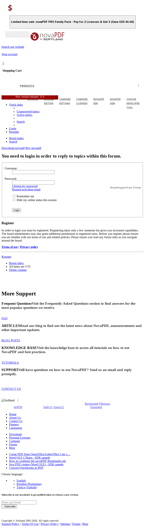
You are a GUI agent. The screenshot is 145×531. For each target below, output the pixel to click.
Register (6, 256)
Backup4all (91, 403)
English (21, 480)
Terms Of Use (30, 524)
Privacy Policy (50, 524)
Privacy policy (29, 247)
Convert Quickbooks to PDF (26, 467)
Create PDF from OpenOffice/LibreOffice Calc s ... (39, 454)
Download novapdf (13, 148)
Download (15, 434)
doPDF (18, 407)
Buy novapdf (33, 148)
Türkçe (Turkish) (27, 487)
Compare (14, 441)
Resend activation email (26, 189)
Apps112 (58, 407)
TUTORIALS (10, 362)
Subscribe (9, 506)
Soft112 (47, 407)
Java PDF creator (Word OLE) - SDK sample (36, 464)
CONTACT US (11, 388)
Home (12, 414)
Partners (14, 424)
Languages (15, 427)
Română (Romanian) (29, 484)
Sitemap (65, 524)
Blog (12, 447)
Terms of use (10, 247)
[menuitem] (24, 114)
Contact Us (15, 421)
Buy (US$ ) (17, 34)
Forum (13, 444)
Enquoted (96, 407)
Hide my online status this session (36, 200)
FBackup (104, 403)
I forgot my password (25, 186)
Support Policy (11, 524)
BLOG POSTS (11, 340)
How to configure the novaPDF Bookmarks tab (37, 461)
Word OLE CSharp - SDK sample (29, 457)
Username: (11, 168)
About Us (15, 417)
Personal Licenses (19, 437)
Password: (11, 178)
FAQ (5, 318)
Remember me (25, 196)
